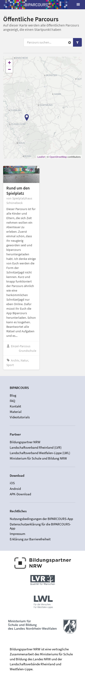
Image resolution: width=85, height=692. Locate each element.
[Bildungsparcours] (36, 4)
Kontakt (15, 406)
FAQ (12, 401)
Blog (13, 395)
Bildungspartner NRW (25, 442)
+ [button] (9, 62)
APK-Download (20, 494)
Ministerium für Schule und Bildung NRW (38, 458)
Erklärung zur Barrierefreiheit (30, 539)
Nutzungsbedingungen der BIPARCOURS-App (41, 519)
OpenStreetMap (58, 156)
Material (16, 411)
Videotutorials (20, 417)
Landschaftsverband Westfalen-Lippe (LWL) (40, 453)
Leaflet (41, 156)
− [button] (9, 69)
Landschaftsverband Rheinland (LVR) (36, 447)
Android (15, 488)
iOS (12, 483)
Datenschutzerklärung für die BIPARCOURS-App (40, 526)
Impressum (17, 534)
